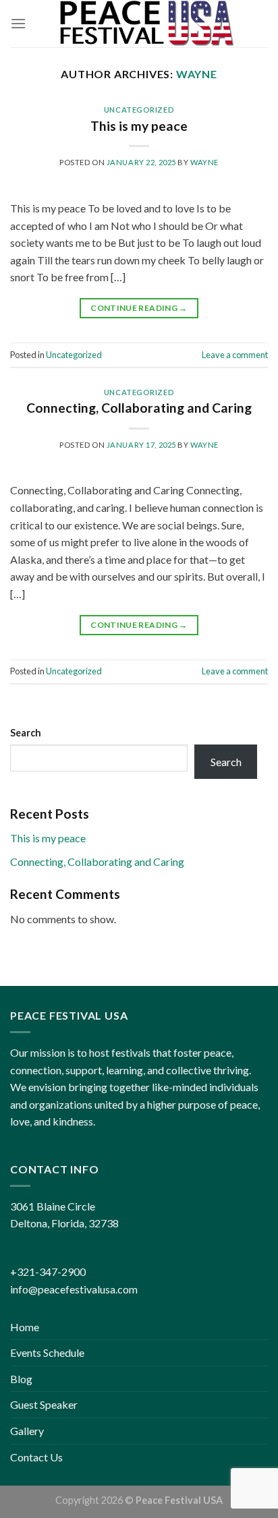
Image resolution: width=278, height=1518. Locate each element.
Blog (21, 1378)
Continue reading (139, 308)
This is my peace (139, 126)
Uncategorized (139, 109)
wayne (196, 73)
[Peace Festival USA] (147, 23)
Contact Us (36, 1457)
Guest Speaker (44, 1404)
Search (25, 732)
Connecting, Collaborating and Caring (139, 407)
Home (24, 1326)
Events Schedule (47, 1352)
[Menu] (18, 23)
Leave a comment (235, 354)
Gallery (27, 1430)
